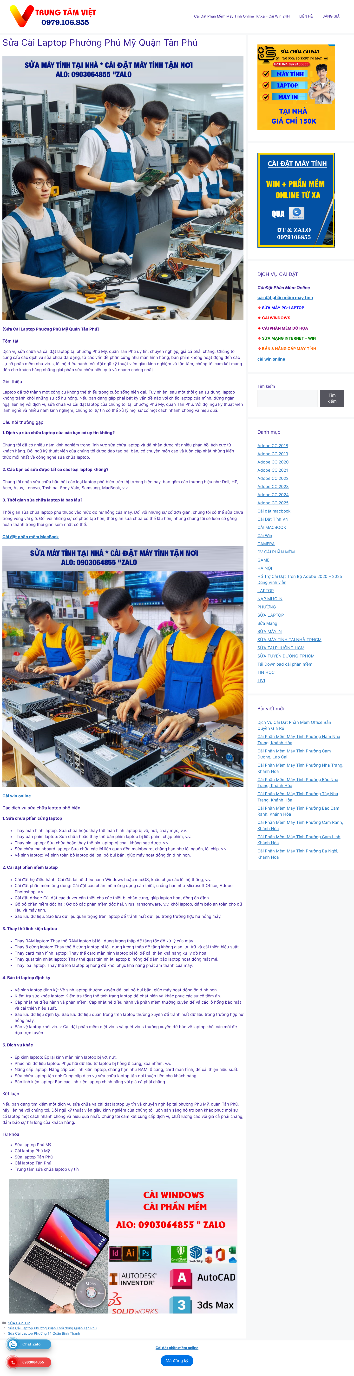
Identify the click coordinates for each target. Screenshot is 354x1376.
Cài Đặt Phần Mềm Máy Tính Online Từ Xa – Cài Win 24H (242, 16)
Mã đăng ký (177, 1360)
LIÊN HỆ (306, 16)
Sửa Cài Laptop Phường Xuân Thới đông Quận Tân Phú (52, 1328)
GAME (263, 560)
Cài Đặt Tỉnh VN (272, 519)
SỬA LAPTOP (19, 1323)
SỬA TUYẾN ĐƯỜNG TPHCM (286, 656)
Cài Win (264, 535)
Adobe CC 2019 (272, 453)
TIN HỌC (266, 672)
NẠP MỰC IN (269, 598)
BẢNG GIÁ (331, 16)
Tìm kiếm (266, 386)
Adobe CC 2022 (272, 478)
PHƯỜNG (266, 607)
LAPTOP (265, 590)
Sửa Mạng (267, 623)
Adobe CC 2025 (272, 502)
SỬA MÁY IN (269, 631)
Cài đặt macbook (273, 511)
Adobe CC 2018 (272, 445)
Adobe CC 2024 (273, 494)
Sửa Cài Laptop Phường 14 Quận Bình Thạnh (44, 1333)
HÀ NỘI (264, 568)
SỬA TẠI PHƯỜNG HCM (280, 647)
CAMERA (266, 543)
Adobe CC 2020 (273, 462)
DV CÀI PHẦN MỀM (276, 552)
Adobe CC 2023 (273, 486)
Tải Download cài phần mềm (284, 664)
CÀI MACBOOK (271, 527)
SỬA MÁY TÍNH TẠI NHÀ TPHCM (289, 639)
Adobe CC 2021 (272, 470)
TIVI (261, 680)
